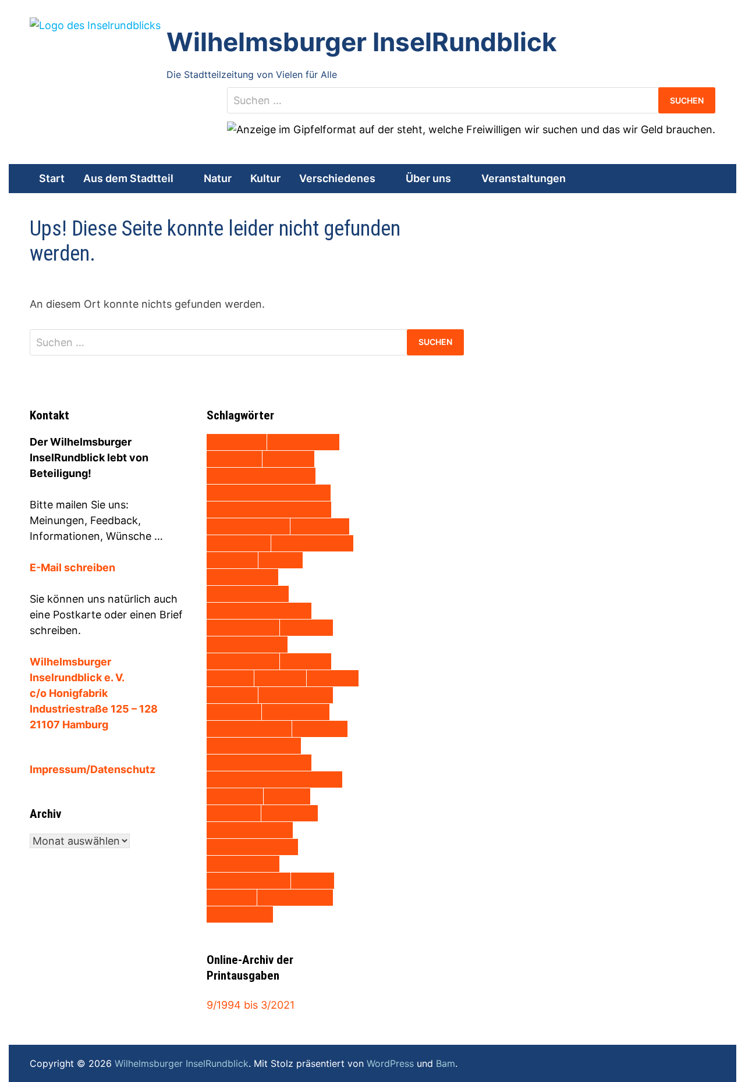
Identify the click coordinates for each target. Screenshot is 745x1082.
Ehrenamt (238, 542)
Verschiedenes (337, 178)
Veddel (233, 812)
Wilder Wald (243, 863)
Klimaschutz (243, 660)
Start (52, 178)
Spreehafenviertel (253, 745)
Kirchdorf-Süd (247, 644)
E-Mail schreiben (72, 567)
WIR (312, 880)
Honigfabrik (243, 627)
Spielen (320, 728)
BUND (288, 458)
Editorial (319, 526)
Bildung (234, 458)
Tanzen (234, 795)
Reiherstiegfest (249, 728)
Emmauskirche (312, 542)
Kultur (265, 178)
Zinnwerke (239, 914)
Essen (232, 559)
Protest (234, 711)
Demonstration (248, 526)
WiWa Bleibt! (295, 897)
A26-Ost (236, 441)
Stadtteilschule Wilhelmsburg (274, 779)
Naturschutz (295, 694)
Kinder (306, 627)
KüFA (230, 677)
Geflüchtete (242, 576)
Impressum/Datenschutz (92, 769)
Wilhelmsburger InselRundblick (361, 42)
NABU (232, 694)
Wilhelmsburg (248, 880)
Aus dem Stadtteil (128, 178)
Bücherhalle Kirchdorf (261, 475)
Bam (445, 1063)
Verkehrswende (249, 829)
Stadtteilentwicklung (259, 762)
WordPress (390, 1063)
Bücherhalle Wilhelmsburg (268, 492)
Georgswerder (247, 593)
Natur (218, 178)
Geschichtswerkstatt (259, 610)
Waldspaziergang (252, 846)
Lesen (280, 677)
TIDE (286, 795)
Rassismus (296, 711)
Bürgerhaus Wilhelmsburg (268, 509)
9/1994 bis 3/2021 (251, 1005)
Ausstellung (303, 441)
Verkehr (289, 812)
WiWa (231, 897)
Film (280, 559)
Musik (333, 677)
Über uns (428, 178)
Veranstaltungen (523, 178)
